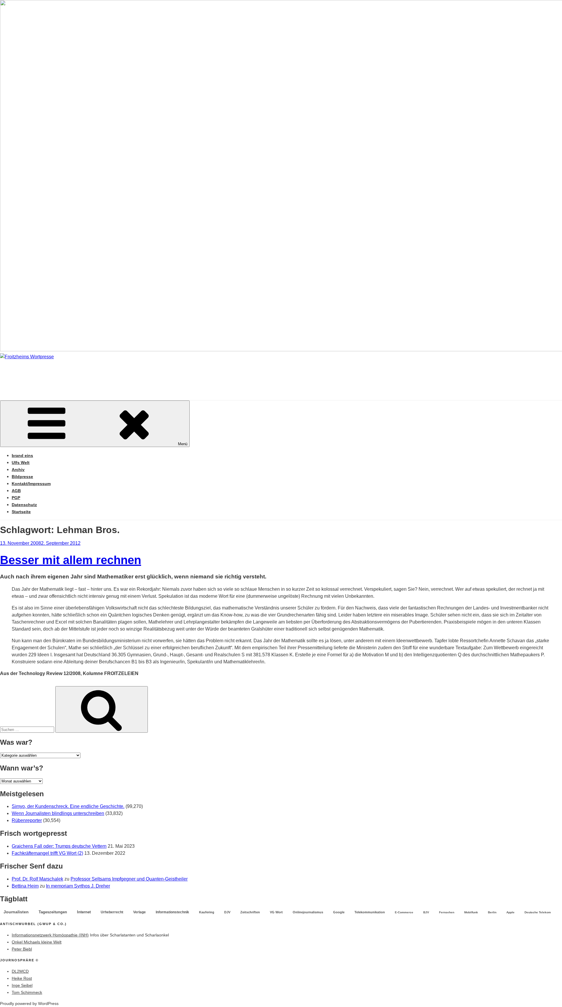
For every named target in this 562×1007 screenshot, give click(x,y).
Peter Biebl (22, 949)
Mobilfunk (471, 912)
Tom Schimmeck (27, 992)
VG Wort (276, 912)
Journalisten (16, 912)
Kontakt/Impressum (31, 483)
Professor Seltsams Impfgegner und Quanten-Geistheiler (129, 878)
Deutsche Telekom (538, 912)
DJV (227, 912)
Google (339, 912)
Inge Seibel (22, 985)
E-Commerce (404, 912)
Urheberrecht (112, 912)
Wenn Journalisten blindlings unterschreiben (58, 813)
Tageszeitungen (53, 912)
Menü (182, 444)
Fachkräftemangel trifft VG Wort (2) (47, 853)
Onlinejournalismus (308, 912)
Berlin (492, 912)
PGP (16, 497)
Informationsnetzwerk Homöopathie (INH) (50, 935)
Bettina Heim (25, 885)
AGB (16, 490)
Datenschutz (24, 504)
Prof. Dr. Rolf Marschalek (37, 878)
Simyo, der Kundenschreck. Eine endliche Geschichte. (68, 806)
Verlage (139, 912)
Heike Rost (22, 978)
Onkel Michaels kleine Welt (36, 942)
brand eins (22, 455)
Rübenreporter (27, 820)
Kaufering (206, 912)
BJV (426, 912)
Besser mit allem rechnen (70, 560)
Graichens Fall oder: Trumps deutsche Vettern (59, 846)
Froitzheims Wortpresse (84, 374)
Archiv (18, 469)
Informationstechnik (172, 912)
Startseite (21, 511)
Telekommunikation (369, 912)
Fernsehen (446, 912)
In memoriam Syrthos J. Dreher (78, 885)
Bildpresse (22, 476)
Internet (84, 912)
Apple (510, 912)
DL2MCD (20, 971)
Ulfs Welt (21, 462)
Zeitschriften (250, 912)
